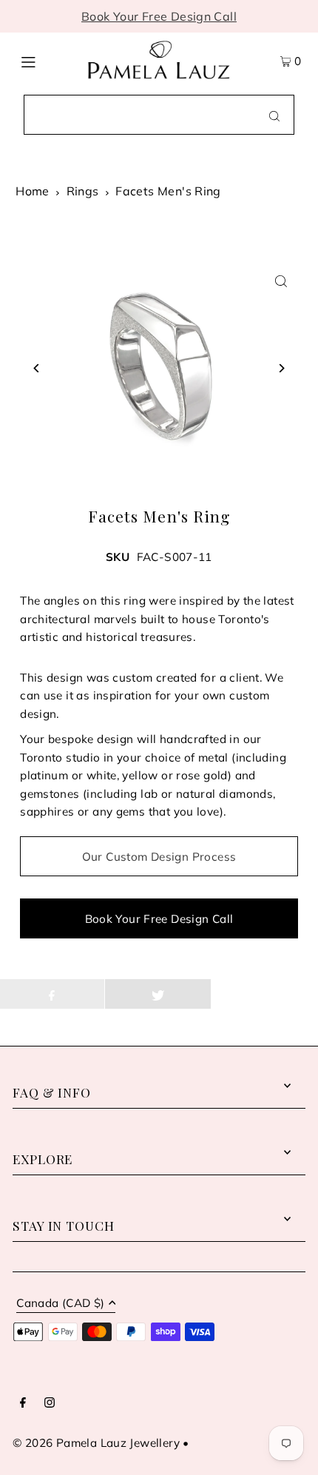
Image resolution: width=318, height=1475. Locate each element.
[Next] (281, 368)
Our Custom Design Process (159, 857)
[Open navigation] (46, 60)
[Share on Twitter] (158, 994)
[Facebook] (23, 1403)
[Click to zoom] (281, 281)
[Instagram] (49, 1403)
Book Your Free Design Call (159, 16)
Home (33, 191)
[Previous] (36, 368)
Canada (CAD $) (60, 1303)
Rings (83, 191)
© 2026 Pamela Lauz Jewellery (96, 1443)
